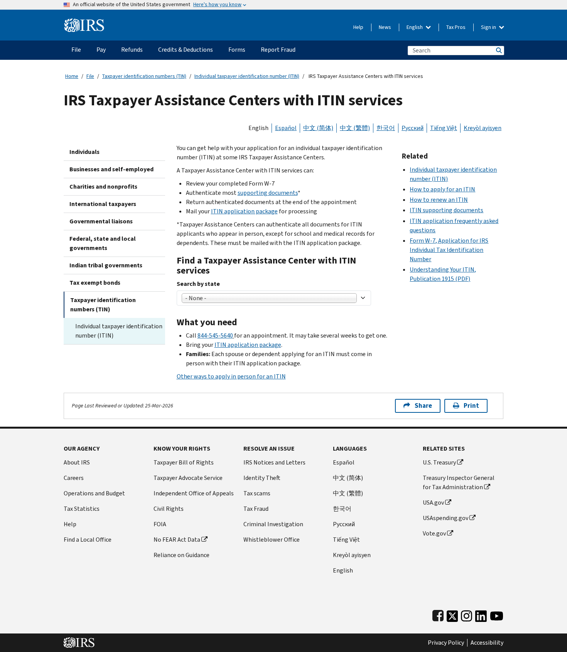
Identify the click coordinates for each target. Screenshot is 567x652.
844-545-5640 (215, 335)
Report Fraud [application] (278, 50)
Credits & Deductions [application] (185, 50)
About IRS (77, 462)
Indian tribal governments (105, 265)
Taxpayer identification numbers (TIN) (144, 76)
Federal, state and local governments (102, 243)
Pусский (344, 524)
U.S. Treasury (439, 462)
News (385, 27)
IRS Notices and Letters (274, 462)
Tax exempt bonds (94, 283)
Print (471, 405)
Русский (413, 128)
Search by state (198, 284)
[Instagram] (466, 614)
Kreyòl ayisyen (482, 128)
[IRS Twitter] (452, 614)
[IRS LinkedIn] (481, 614)
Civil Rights (169, 509)
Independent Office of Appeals (194, 493)
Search (498, 50)
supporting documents (268, 193)
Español (286, 128)
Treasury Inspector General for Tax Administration (458, 482)
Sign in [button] (489, 27)
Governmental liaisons (101, 221)
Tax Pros (456, 27)
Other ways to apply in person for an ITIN (231, 376)
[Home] (84, 22)
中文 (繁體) (355, 128)
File (90, 76)
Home (71, 76)
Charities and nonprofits (103, 186)
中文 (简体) (318, 128)
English (415, 27)
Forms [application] (236, 50)
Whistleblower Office (271, 539)
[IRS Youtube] (496, 614)
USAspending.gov (445, 518)
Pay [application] (101, 50)
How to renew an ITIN (439, 200)
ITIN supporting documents (446, 210)
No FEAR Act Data (177, 539)
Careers (74, 478)
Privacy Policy (446, 643)
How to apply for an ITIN (442, 189)
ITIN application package (244, 211)
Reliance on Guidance (181, 555)
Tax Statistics (82, 509)
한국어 (385, 128)
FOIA (160, 524)
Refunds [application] (132, 50)
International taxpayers (102, 204)
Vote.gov (434, 533)
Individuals (84, 152)
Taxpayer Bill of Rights (184, 462)
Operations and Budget (94, 493)
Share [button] (423, 405)
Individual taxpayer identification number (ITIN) (246, 76)
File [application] (76, 50)
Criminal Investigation (273, 524)
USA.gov (433, 502)
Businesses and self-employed (111, 169)
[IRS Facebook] (438, 614)
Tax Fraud (255, 509)
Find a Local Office (87, 539)
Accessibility (487, 643)
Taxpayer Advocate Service (188, 478)
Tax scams (256, 493)
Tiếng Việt (443, 128)
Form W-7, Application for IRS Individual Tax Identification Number (449, 249)
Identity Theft (261, 478)
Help (358, 27)
